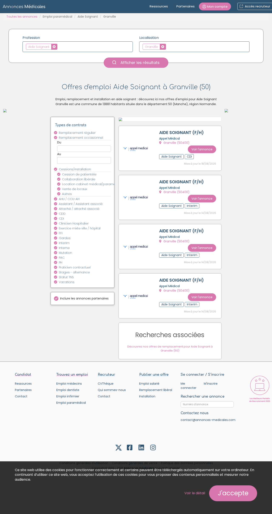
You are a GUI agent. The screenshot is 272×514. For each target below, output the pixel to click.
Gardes (65, 238)
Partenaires (185, 6)
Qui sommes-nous (112, 390)
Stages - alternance (74, 272)
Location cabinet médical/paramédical (89, 184)
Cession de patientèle (79, 174)
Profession (31, 37)
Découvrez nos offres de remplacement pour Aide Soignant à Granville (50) (170, 349)
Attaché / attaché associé (79, 209)
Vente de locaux (74, 189)
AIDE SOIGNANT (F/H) (181, 133)
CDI (61, 218)
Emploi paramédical (57, 16)
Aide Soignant (88, 16)
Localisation (149, 37)
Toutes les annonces (21, 16)
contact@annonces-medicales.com (208, 420)
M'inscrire (211, 383)
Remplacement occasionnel (81, 138)
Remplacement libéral (155, 390)
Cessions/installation (75, 169)
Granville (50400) (176, 143)
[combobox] (78, 46)
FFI (60, 233)
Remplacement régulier (77, 133)
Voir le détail (194, 493)
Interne (64, 248)
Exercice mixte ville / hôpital (80, 228)
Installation (147, 396)
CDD (62, 214)
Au (59, 154)
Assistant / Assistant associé (81, 204)
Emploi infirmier (67, 396)
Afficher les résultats (139, 62)
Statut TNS (66, 277)
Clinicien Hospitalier (74, 223)
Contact (21, 396)
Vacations (66, 282)
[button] (215, 6)
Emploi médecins (69, 383)
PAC (62, 258)
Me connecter (188, 385)
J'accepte (233, 493)
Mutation (65, 253)
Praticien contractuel (75, 267)
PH (60, 262)
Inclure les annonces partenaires (84, 298)
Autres (67, 194)
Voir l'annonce (201, 149)
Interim (64, 243)
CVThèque (105, 383)
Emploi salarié (149, 383)
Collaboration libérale (78, 179)
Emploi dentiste (67, 390)
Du (59, 142)
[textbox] (59, 46)
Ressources (159, 6)
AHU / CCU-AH (69, 199)
